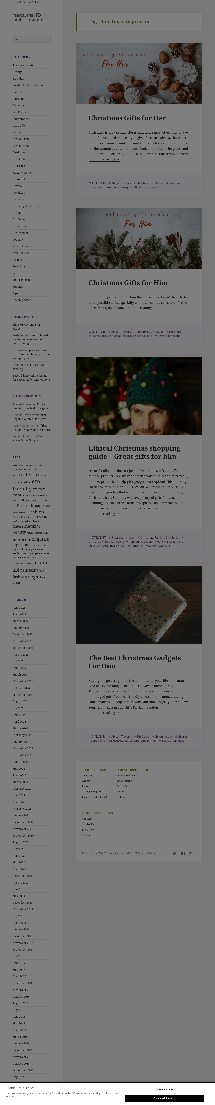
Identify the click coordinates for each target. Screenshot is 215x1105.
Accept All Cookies (164, 1097)
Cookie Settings (164, 1089)
